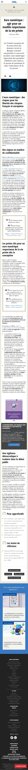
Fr (12, 752)
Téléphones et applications (14, 665)
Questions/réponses (14, 716)
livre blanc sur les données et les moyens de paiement (13, 431)
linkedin (15, 737)
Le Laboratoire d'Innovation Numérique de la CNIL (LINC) (14, 758)
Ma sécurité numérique (14, 662)
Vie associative (14, 687)
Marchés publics (14, 701)
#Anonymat (8, 574)
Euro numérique (9, 623)
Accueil (14, 7)
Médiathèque (14, 743)
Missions (14, 693)
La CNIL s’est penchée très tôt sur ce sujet (12, 169)
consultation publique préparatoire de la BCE (14, 158)
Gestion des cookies (14, 754)
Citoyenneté (14, 682)
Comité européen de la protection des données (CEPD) (13, 176)
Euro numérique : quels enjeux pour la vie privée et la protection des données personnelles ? (14, 521)
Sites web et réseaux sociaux (14, 663)
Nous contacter (18, 768)
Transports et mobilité (14, 685)
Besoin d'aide (21, 766)
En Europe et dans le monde (14, 696)
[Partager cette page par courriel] (10, 76)
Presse (14, 751)
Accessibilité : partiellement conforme (14, 765)
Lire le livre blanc (14, 444)
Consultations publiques (14, 703)
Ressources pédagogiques (14, 722)
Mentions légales (6, 764)
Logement (14, 673)
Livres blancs (14, 731)
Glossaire (14, 745)
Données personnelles (10, 594)
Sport (14, 683)
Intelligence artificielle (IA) (14, 677)
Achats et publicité (14, 678)
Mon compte (8, 768)
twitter (11, 737)
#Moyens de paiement (14, 570)
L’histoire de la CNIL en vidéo (14, 698)
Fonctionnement (14, 695)
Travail (14, 675)
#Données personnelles (14, 578)
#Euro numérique (19, 574)
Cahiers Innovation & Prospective (14, 728)
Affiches (14, 724)
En (15, 752)
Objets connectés (14, 667)
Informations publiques (9, 767)
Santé (14, 670)
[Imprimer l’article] (5, 76)
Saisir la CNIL (14, 713)
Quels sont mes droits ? (14, 711)
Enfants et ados (14, 668)
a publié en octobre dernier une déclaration (11, 327)
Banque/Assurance (14, 680)
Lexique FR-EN (14, 747)
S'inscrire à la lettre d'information (14, 756)
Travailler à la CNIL (14, 700)
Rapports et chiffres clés (14, 726)
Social (14, 672)
